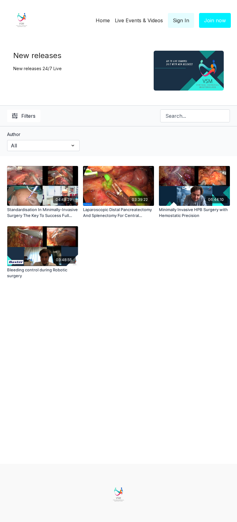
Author (13, 134)
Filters (28, 116)
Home (103, 20)
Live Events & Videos (139, 20)
